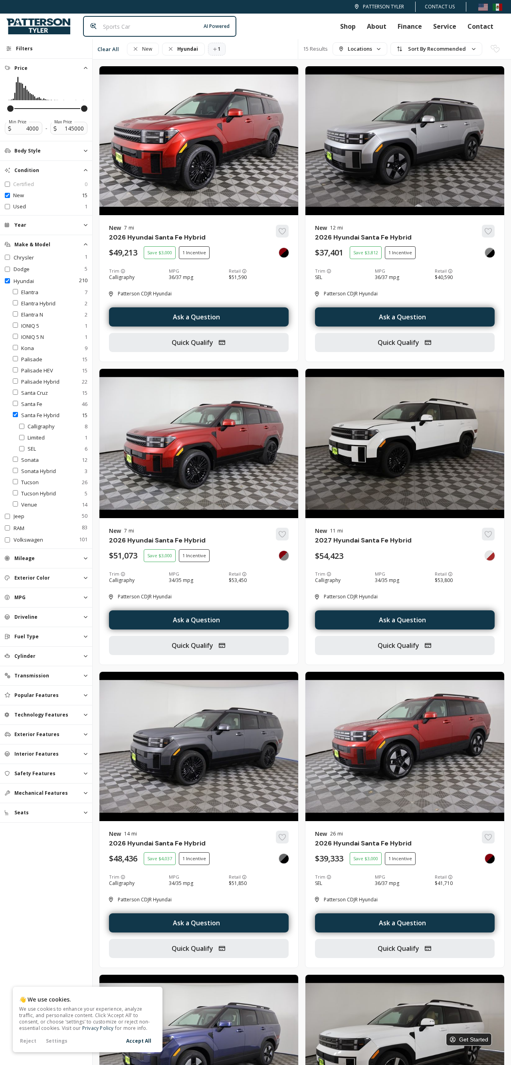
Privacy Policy (98, 1028)
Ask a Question (196, 317)
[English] (483, 6)
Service (444, 26)
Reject (28, 1040)
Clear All (108, 49)
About (376, 26)
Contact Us (440, 6)
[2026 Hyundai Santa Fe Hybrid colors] (284, 252)
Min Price (17, 122)
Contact (480, 26)
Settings (56, 1040)
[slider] (10, 109)
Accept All (138, 1040)
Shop (348, 26)
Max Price (63, 122)
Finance (410, 26)
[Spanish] (497, 6)
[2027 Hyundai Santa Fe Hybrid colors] (490, 555)
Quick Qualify (193, 342)
